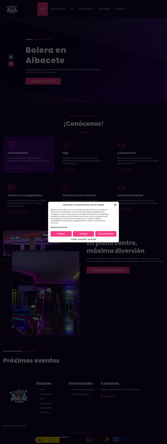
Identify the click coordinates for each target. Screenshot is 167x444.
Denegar (83, 233)
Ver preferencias (106, 233)
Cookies (74, 239)
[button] (115, 205)
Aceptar (61, 233)
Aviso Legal (82, 239)
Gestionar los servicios (59, 227)
